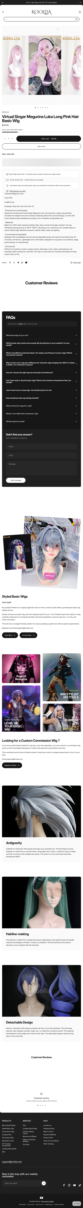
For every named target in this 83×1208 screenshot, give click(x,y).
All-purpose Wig (7, 1138)
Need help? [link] (77, 262)
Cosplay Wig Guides (9, 1149)
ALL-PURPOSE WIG (72, 720)
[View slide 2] (40, 1105)
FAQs (20, 324)
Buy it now (41, 146)
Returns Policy (48, 1132)
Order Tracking (48, 1144)
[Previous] (3, 2)
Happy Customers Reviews (29, 1140)
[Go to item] (35, 107)
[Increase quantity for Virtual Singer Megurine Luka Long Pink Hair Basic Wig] (12, 139)
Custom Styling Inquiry (28, 1132)
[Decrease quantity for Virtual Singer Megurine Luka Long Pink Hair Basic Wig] (4, 139)
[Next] (80, 2)
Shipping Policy (48, 1128)
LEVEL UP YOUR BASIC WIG (13, 726)
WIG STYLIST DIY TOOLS (69, 695)
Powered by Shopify (47, 1201)
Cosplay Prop (6, 1135)
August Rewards (21, 677)
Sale (3, 1152)
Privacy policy (30, 1204)
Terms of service (40, 1204)
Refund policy (22, 1204)
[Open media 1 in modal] (58, 29)
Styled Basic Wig (8, 1128)
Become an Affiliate (29, 1136)
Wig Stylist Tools (8, 1141)
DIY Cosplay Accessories (6, 1145)
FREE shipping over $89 (17, 191)
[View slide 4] (45, 1105)
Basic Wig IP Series (8, 1125)
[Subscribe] (44, 1183)
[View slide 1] (38, 1105)
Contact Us (47, 1125)
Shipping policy (49, 1204)
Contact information (59, 1204)
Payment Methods (49, 1135)
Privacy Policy (48, 1138)
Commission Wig (8, 1132)
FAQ (24, 1125)
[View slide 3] (43, 1105)
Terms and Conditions (51, 1141)
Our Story (26, 1144)
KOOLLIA (5, 112)
